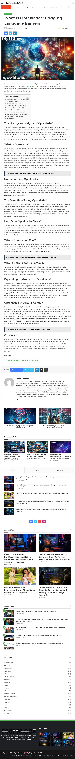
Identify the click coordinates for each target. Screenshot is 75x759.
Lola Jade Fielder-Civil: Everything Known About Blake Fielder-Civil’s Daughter (42, 493)
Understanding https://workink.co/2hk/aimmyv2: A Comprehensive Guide (60, 456)
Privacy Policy (38, 755)
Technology (8, 14)
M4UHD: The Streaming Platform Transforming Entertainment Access (39, 643)
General (7, 691)
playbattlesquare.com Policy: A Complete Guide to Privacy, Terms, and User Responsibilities (54, 557)
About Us (46, 755)
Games (7, 688)
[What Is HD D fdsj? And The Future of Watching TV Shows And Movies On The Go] (37, 447)
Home (23, 755)
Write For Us (29, 755)
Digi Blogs (29, 753)
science (7, 705)
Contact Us (53, 755)
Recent (13, 470)
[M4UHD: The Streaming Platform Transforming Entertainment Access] (9, 646)
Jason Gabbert (11, 28)
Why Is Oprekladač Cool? (14, 110)
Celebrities (8, 668)
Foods (7, 685)
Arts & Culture (9, 662)
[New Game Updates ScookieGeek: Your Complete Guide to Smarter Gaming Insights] (68, 742)
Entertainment (9, 674)
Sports (7, 707)
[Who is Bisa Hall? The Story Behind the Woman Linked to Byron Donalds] (9, 630)
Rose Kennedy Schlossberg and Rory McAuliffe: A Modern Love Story (39, 635)
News (7, 702)
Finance (7, 682)
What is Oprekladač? (13, 101)
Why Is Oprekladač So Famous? (15, 112)
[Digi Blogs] (14, 2)
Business (8, 665)
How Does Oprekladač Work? (15, 108)
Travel (7, 713)
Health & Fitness (10, 693)
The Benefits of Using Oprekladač (17, 105)
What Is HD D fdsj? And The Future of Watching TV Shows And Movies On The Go (36, 457)
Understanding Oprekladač (14, 103)
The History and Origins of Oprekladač (17, 99)
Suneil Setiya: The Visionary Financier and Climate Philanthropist (38, 611)
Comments (60, 470)
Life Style (8, 699)
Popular (36, 470)
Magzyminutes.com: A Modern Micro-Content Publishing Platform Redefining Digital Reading (13, 457)
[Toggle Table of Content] (27, 97)
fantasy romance (10, 676)
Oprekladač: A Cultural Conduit (16, 116)
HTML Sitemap (69, 755)
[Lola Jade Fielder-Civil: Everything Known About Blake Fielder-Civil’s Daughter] (9, 495)
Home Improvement (11, 696)
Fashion (7, 679)
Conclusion (10, 118)
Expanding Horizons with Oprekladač (17, 114)
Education (8, 671)
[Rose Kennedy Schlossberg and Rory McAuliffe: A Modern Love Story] (9, 638)
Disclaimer (61, 755)
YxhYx (41, 753)
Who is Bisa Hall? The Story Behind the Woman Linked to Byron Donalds (40, 627)
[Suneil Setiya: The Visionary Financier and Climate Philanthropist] (9, 613)
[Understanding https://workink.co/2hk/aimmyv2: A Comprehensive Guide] (60, 447)
